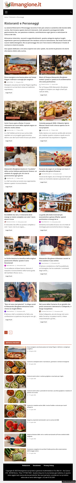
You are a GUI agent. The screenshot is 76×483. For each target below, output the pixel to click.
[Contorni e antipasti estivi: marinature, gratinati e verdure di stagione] (15, 367)
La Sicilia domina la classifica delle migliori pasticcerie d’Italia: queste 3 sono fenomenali (20, 260)
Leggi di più (8, 92)
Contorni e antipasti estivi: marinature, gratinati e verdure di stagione (48, 361)
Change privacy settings (69, 481)
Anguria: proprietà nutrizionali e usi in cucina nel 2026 (43, 420)
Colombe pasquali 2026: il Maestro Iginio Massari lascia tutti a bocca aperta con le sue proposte (54, 125)
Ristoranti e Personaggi (12, 72)
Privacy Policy (49, 465)
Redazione (26, 465)
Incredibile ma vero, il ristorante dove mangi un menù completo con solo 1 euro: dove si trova (20, 217)
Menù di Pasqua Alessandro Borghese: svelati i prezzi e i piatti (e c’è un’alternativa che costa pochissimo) (55, 79)
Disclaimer (37, 465)
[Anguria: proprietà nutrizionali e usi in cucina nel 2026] (15, 425)
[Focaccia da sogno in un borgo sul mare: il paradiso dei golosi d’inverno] (55, 156)
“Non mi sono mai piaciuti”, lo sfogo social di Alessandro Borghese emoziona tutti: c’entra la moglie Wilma (20, 306)
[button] (71, 12)
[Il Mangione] (22, 4)
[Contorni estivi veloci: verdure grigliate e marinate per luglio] (15, 381)
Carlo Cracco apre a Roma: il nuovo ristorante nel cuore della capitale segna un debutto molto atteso (20, 125)
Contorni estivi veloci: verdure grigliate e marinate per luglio (45, 376)
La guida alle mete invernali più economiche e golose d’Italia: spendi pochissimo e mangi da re (52, 217)
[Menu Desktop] (6, 12)
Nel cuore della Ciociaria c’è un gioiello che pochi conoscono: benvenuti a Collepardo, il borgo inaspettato (55, 306)
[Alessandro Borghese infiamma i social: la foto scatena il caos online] (55, 246)
